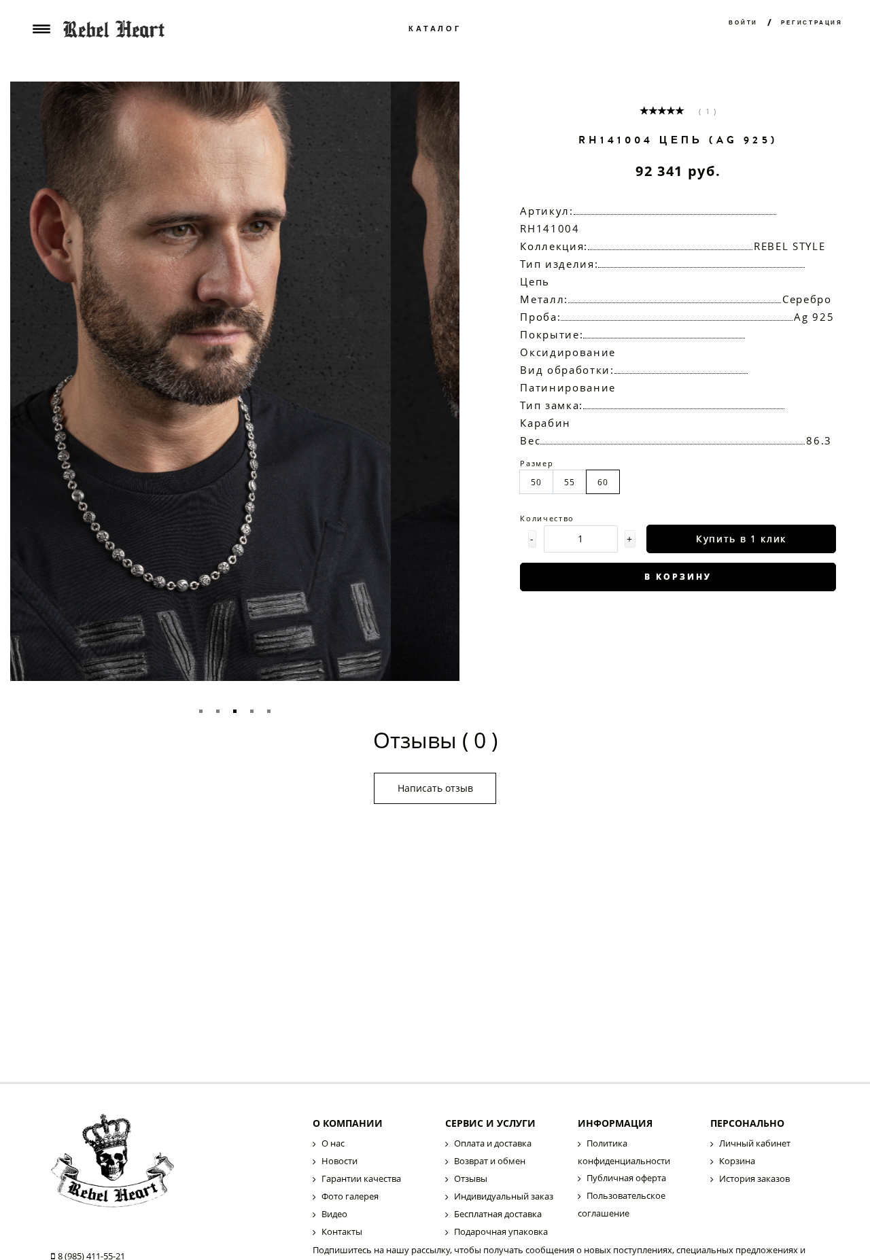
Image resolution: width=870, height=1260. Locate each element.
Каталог (435, 29)
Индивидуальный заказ (503, 1196)
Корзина (737, 1161)
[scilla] (170, 1165)
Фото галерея (350, 1196)
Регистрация (812, 22)
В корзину (678, 576)
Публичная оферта (626, 1178)
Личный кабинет (754, 1143)
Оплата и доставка (493, 1143)
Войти (743, 22)
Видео (334, 1214)
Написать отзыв (435, 788)
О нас (333, 1143)
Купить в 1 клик (741, 538)
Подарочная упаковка (501, 1231)
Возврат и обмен (489, 1161)
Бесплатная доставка (498, 1214)
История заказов (754, 1178)
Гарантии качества (361, 1178)
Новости (339, 1161)
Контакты (341, 1231)
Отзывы (470, 1178)
